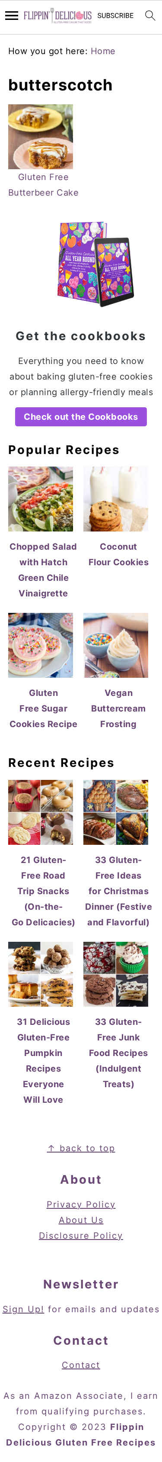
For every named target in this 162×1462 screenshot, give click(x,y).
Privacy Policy (81, 1204)
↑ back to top (81, 1148)
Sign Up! (23, 1309)
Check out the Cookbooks (81, 417)
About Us (81, 1220)
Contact (81, 1365)
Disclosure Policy (81, 1235)
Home (103, 51)
